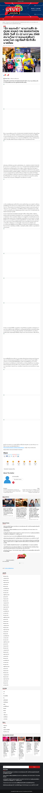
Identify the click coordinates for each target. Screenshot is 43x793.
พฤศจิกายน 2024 (6, 617)
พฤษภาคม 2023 (6, 654)
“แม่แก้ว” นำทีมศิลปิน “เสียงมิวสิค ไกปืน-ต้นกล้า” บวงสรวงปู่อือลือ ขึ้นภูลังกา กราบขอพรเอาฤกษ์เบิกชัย (20, 544)
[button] (4, 19)
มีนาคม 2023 (5, 658)
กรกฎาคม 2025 (6, 602)
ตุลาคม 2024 (5, 619)
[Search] (39, 19)
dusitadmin (5, 515)
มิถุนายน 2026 (5, 580)
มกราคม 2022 (5, 685)
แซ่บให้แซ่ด (5, 716)
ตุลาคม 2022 (5, 668)
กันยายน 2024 (5, 621)
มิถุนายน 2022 (5, 676)
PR (3, 693)
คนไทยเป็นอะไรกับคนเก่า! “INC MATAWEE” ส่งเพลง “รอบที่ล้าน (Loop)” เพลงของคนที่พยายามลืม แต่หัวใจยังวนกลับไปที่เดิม (21, 551)
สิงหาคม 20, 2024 (11, 45)
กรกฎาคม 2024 (6, 625)
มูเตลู (4, 704)
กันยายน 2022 (5, 670)
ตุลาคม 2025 (5, 596)
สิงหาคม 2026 (5, 576)
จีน (3, 697)
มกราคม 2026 (5, 590)
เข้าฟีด (4, 727)
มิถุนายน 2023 (5, 652)
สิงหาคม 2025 (5, 600)
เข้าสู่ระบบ (5, 725)
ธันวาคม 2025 (5, 592)
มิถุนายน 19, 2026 (23, 518)
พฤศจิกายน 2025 (6, 594)
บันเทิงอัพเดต (5, 702)
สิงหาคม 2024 (5, 623)
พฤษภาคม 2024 (6, 629)
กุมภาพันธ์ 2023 (6, 660)
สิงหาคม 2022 (5, 672)
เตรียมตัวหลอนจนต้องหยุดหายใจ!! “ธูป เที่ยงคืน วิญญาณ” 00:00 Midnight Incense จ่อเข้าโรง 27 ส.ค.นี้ (20, 538)
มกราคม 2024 (5, 637)
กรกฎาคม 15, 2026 (10, 515)
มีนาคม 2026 (5, 586)
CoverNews (25, 791)
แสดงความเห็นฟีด (6, 729)
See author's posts (17, 479)
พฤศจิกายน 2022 (6, 666)
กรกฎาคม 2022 (6, 674)
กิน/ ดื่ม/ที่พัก (5, 695)
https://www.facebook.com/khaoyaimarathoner (13, 447)
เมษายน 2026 (5, 584)
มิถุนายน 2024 (5, 627)
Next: (31, 490)
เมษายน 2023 (5, 656)
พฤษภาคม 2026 (6, 582)
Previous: (12, 490)
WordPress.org (6, 731)
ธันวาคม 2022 (5, 664)
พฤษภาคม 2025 (6, 607)
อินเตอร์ (4, 708)
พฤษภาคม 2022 (6, 678)
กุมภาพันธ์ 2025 (6, 611)
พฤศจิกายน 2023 (6, 641)
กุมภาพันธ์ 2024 (6, 635)
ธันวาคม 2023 (5, 639)
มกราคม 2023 (5, 662)
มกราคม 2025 (5, 613)
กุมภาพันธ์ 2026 (6, 588)
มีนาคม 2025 (5, 609)
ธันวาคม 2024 (5, 615)
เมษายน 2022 (5, 680)
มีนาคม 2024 (5, 633)
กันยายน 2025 (5, 598)
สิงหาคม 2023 (5, 648)
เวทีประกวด (5, 714)
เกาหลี (4, 712)
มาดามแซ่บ (6, 45)
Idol (4, 691)
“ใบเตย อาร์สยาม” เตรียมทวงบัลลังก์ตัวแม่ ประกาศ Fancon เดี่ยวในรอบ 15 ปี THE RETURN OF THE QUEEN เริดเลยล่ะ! (20, 530)
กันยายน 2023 (5, 646)
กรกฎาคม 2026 (6, 578)
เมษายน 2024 (5, 631)
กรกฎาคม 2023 (6, 650)
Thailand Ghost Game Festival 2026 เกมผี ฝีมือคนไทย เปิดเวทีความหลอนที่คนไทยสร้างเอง (19, 536)
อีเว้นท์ (4, 26)
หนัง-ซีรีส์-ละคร (6, 706)
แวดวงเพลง (5, 718)
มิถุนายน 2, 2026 (36, 519)
